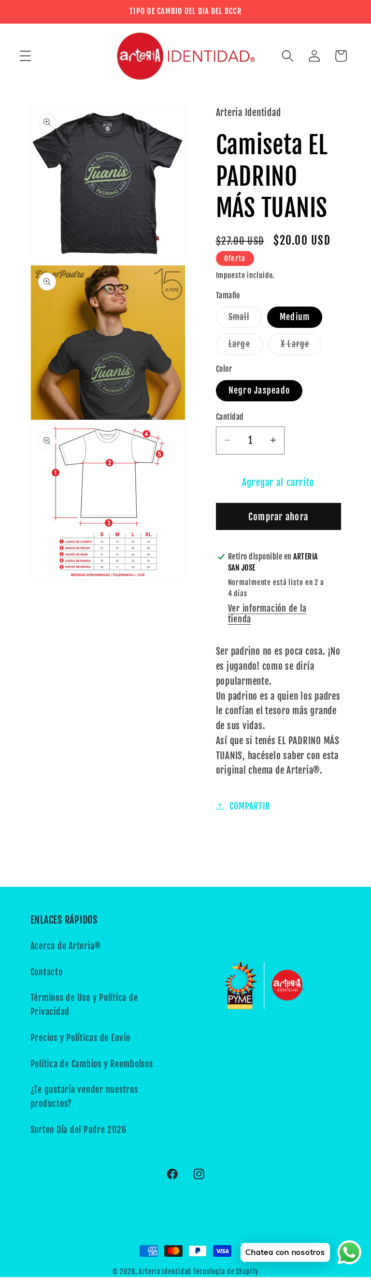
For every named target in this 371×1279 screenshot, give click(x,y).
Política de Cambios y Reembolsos (91, 1063)
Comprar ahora (278, 517)
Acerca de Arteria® (65, 946)
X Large (301, 346)
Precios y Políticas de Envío (80, 1037)
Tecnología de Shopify (225, 1271)
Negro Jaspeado (259, 390)
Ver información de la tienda (267, 613)
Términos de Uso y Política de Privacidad (84, 1004)
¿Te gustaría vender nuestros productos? (84, 1096)
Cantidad (230, 417)
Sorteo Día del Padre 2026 (78, 1129)
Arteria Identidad (165, 1271)
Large (245, 346)
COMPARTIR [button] (249, 806)
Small (245, 319)
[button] (25, 56)
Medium (295, 316)
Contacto (46, 972)
